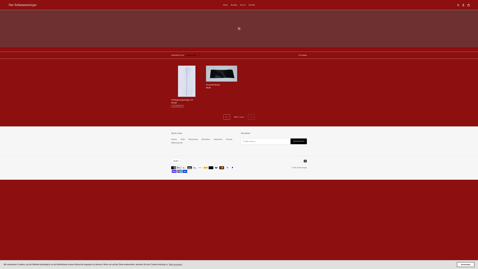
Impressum (218, 139)
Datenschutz (193, 139)
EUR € (176, 161)
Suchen (174, 139)
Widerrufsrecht (177, 143)
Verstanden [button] (466, 265)
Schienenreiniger (302, 167)
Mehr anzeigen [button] (175, 264)
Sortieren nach (177, 55)
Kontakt (229, 139)
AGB (183, 139)
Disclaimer (206, 139)
